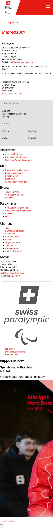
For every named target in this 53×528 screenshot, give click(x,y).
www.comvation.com (11, 93)
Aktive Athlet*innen (13, 154)
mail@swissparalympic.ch (21, 62)
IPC (7, 216)
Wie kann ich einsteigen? (16, 182)
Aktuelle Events (12, 192)
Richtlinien (10, 179)
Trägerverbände (12, 242)
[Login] (52, 360)
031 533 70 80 (13, 276)
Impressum (10, 349)
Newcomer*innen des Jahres (18, 160)
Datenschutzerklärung (15, 352)
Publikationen (11, 248)
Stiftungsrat (10, 234)
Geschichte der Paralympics (18, 211)
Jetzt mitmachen (8, 521)
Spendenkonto (12, 355)
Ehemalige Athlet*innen (16, 157)
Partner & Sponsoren (14, 231)
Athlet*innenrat (12, 237)
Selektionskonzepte (14, 173)
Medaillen (9, 198)
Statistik (8, 214)
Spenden (9, 245)
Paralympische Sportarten (17, 170)
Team (7, 228)
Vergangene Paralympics (16, 208)
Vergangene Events (14, 195)
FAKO (8, 239)
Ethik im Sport (11, 176)
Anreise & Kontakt (13, 251)
